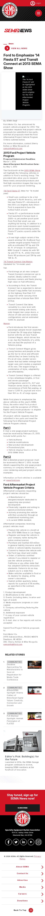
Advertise (22, 880)
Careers (22, 894)
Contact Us (22, 873)
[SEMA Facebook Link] (7, 842)
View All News (19, 48)
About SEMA (22, 867)
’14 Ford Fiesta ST (11, 191)
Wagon (6, 324)
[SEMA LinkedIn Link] (22, 842)
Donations (22, 901)
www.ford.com (13, 480)
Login (38, 3)
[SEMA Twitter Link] (15, 842)
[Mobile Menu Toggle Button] (38, 13)
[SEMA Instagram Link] (37, 842)
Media (22, 887)
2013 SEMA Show (32, 170)
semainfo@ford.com (12, 149)
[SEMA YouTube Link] (30, 842)
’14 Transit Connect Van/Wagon (18, 262)
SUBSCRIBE (22, 808)
